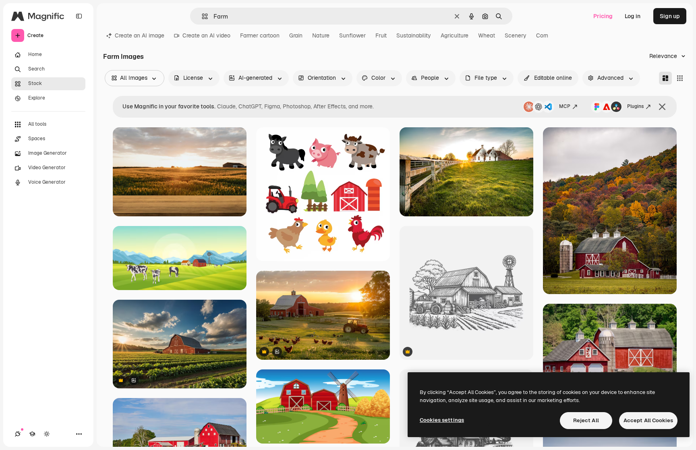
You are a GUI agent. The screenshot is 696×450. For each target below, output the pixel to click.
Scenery (515, 35)
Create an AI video (206, 35)
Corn (542, 35)
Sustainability (413, 35)
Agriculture (454, 35)
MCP (564, 106)
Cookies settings (442, 420)
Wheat (486, 35)
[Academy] (32, 433)
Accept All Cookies (648, 420)
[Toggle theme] (46, 433)
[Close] (662, 107)
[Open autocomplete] (202, 16)
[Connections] (17, 433)
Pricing (603, 16)
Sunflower (352, 35)
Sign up (670, 16)
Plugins (635, 106)
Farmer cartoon (260, 35)
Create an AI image (139, 35)
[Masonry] (665, 78)
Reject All (586, 420)
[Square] (679, 78)
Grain (295, 35)
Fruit (381, 35)
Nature (320, 35)
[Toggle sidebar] (78, 16)
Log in (632, 16)
